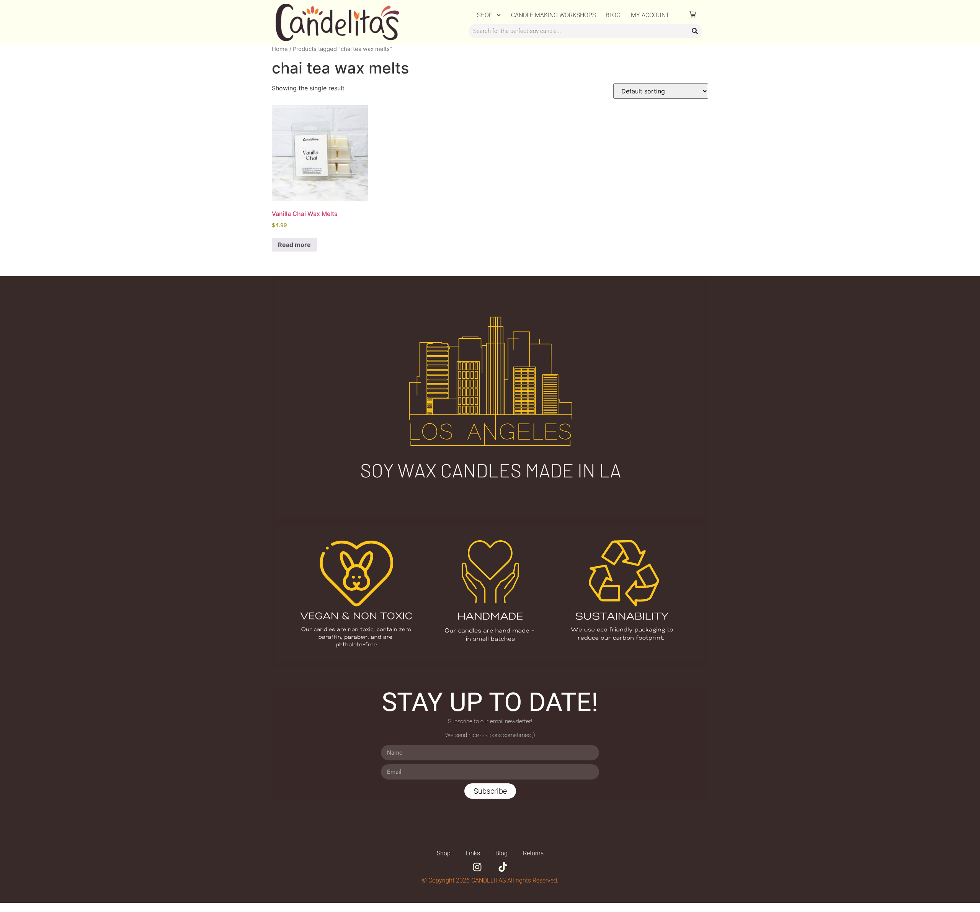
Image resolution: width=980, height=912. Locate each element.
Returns (533, 853)
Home (280, 49)
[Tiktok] (503, 867)
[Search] (695, 31)
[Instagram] (477, 867)
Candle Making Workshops (553, 15)
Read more (294, 244)
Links (473, 853)
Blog (613, 15)
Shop (485, 15)
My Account (650, 15)
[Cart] (692, 14)
